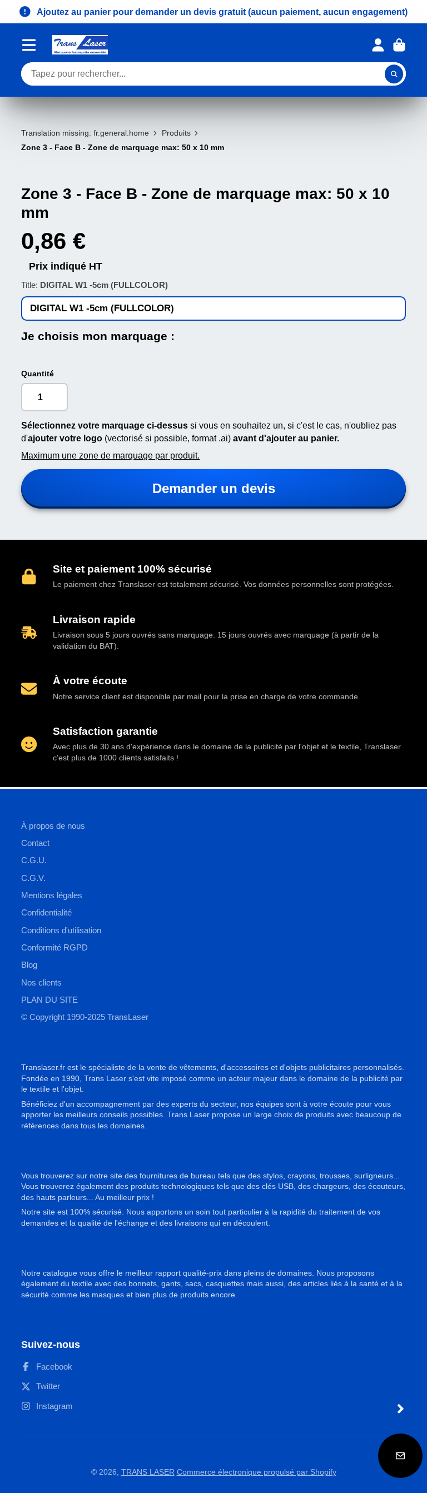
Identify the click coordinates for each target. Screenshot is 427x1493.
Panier (399, 45)
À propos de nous (53, 825)
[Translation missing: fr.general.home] (80, 44)
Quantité (37, 373)
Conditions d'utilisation (61, 930)
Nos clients (41, 982)
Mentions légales (51, 895)
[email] (400, 1456)
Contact (35, 843)
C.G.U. (34, 860)
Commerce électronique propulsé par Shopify (256, 1471)
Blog (29, 964)
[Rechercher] (394, 73)
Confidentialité (46, 912)
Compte (378, 45)
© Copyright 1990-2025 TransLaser (84, 1017)
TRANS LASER (148, 1471)
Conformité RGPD (54, 947)
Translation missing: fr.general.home (85, 132)
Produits (176, 132)
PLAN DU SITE (49, 999)
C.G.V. (33, 878)
